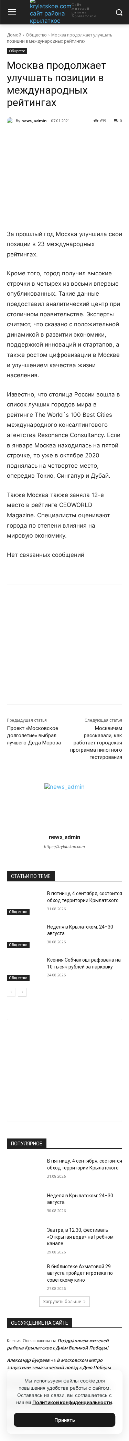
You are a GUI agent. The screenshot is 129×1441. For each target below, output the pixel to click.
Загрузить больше (62, 1301)
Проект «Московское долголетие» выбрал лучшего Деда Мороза (34, 735)
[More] (99, 138)
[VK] (35, 138)
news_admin (34, 120)
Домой (14, 35)
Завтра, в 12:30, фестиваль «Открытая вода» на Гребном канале (80, 1236)
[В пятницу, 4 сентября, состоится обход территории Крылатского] (24, 902)
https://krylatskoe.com (64, 846)
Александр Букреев (28, 1360)
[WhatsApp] (67, 138)
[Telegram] (51, 138)
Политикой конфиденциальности (72, 1402)
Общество (36, 35)
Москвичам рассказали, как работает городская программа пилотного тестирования (96, 742)
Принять (64, 1420)
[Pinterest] (83, 138)
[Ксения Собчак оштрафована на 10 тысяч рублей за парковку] (24, 969)
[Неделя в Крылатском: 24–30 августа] (24, 936)
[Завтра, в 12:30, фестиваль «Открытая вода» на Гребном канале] (24, 1239)
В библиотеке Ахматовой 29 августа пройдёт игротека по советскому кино (80, 1273)
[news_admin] (11, 120)
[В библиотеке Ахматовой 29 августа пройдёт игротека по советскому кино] (24, 1275)
